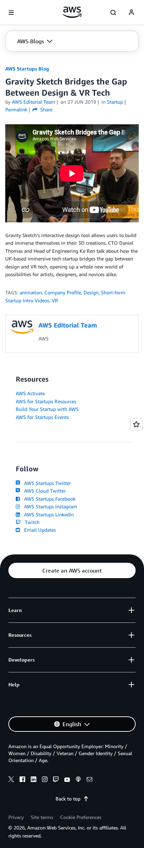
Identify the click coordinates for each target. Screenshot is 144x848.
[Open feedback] (136, 424)
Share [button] (45, 109)
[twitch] (56, 780)
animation (31, 292)
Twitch (30, 522)
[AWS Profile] (131, 13)
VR (55, 300)
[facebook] (22, 780)
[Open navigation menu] (11, 12)
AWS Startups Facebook (48, 499)
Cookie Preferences (80, 817)
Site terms (42, 817)
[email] (89, 780)
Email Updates (38, 530)
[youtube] (67, 780)
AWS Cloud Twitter (43, 491)
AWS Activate (30, 393)
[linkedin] (33, 780)
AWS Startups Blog (27, 69)
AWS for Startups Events (42, 417)
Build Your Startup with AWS (47, 409)
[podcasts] (78, 780)
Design (91, 292)
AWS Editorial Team (33, 102)
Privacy (16, 817)
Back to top (68, 799)
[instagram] (45, 780)
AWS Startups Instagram (49, 506)
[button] (35, 41)
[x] (11, 780)
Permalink (16, 109)
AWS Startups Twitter (46, 483)
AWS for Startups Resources (46, 401)
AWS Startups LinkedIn (47, 514)
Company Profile (62, 292)
